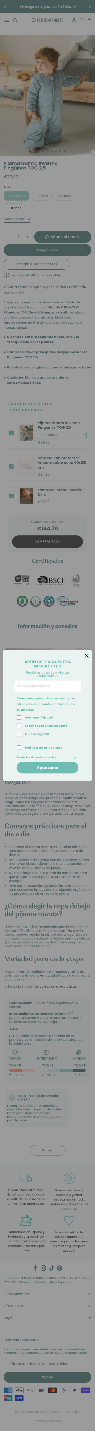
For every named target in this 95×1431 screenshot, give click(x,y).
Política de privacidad (43, 747)
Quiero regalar (37, 734)
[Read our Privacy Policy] (75, 758)
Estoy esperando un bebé (46, 726)
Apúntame (47, 767)
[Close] (86, 655)
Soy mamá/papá (39, 717)
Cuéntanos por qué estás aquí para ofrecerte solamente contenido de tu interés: (47, 704)
